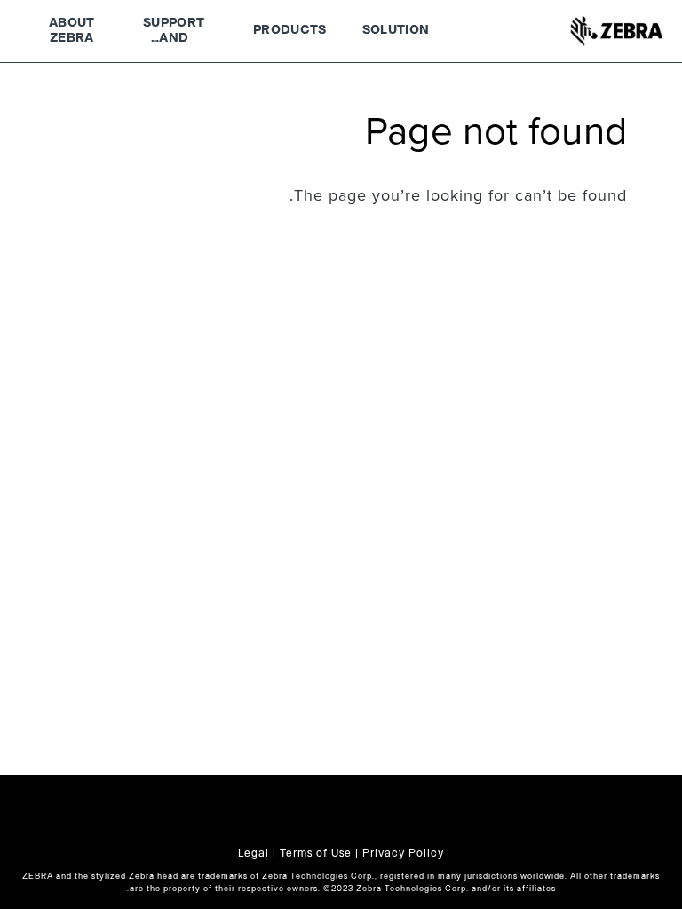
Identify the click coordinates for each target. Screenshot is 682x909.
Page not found (496, 132)
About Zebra (72, 31)
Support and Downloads (174, 33)
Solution (396, 30)
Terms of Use (316, 853)
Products (290, 30)
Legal (253, 853)
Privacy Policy (403, 853)
